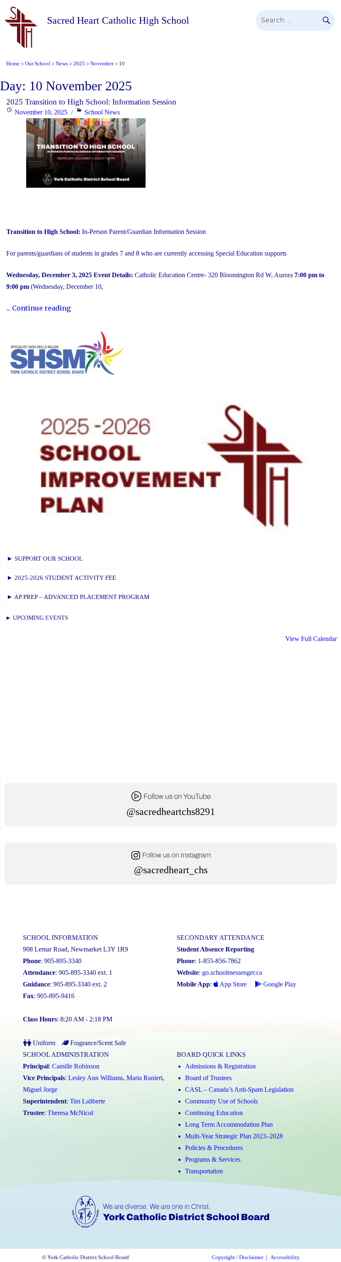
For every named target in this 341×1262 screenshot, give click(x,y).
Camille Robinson (75, 1066)
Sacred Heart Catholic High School (118, 20)
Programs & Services (212, 1159)
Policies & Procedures (214, 1147)
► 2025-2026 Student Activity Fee (61, 577)
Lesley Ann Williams (95, 1077)
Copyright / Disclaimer (237, 1257)
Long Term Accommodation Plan (229, 1124)
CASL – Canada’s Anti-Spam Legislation (239, 1089)
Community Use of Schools (221, 1101)
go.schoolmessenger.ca (232, 972)
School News (102, 112)
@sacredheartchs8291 (170, 811)
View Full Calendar (311, 638)
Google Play (279, 984)
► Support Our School (45, 558)
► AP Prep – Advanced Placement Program (78, 597)
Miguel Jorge (40, 1089)
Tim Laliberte (87, 1101)
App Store (232, 984)
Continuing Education (214, 1112)
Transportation (204, 1171)
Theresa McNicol (70, 1112)
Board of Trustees (208, 1077)
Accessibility (285, 1257)
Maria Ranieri (144, 1077)
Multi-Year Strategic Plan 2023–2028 (234, 1136)
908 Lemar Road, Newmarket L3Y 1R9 (75, 949)
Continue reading (41, 308)
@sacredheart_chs (171, 870)
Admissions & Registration (220, 1066)
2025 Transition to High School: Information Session (91, 101)
